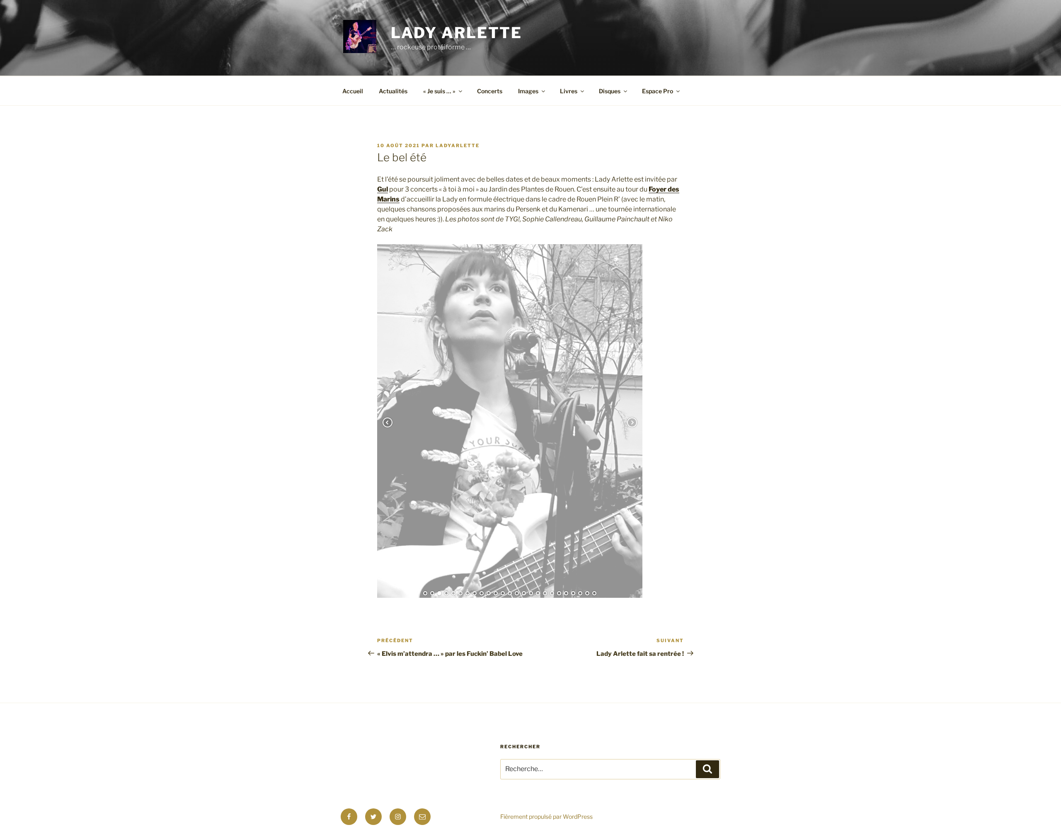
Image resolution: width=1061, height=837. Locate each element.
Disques (609, 91)
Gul (382, 189)
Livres (568, 91)
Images (528, 91)
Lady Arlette (457, 33)
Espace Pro (657, 91)
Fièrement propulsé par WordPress (546, 830)
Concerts (489, 91)
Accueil (352, 91)
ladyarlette (458, 145)
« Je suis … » (439, 91)
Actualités (393, 91)
